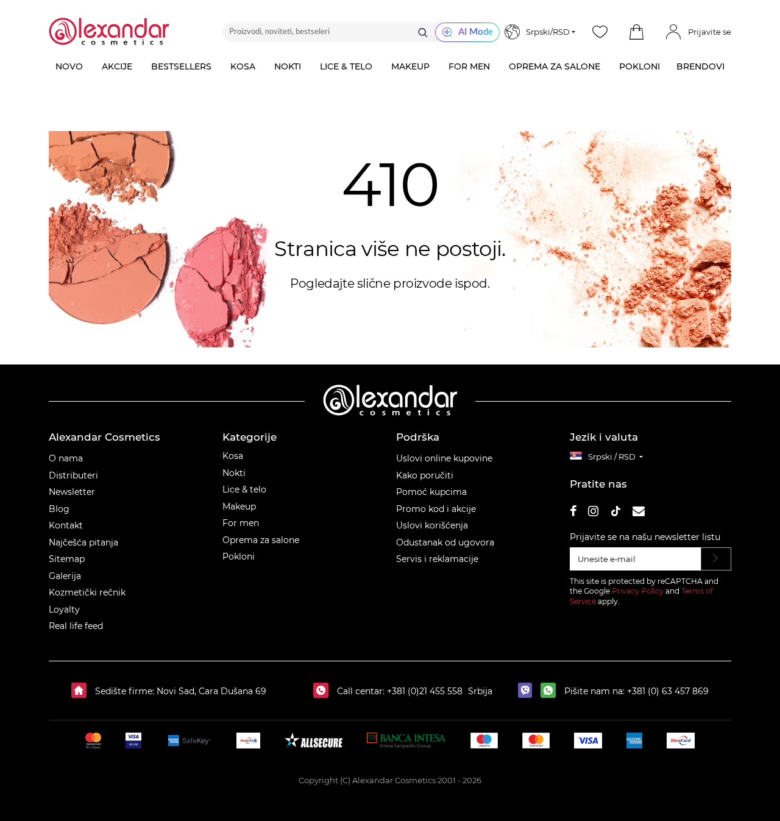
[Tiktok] (615, 513)
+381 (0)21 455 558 (424, 691)
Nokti (234, 472)
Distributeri (73, 475)
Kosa (232, 455)
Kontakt (66, 525)
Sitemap (67, 558)
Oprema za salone (260, 540)
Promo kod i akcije (436, 508)
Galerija (65, 575)
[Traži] (423, 32)
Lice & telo (244, 489)
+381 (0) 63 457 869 (668, 691)
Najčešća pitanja (83, 542)
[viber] (528, 691)
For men (240, 522)
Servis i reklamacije (437, 558)
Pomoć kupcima (431, 491)
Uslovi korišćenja (432, 525)
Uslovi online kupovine (444, 458)
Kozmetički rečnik (87, 592)
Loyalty (64, 609)
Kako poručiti (424, 475)
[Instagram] (593, 513)
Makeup (239, 506)
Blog (59, 508)
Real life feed (76, 625)
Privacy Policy (638, 590)
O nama (66, 458)
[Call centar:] (324, 691)
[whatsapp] (551, 691)
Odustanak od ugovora (445, 542)
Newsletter (72, 491)
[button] (636, 32)
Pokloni (238, 556)
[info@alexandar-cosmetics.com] (639, 513)
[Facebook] (573, 513)
